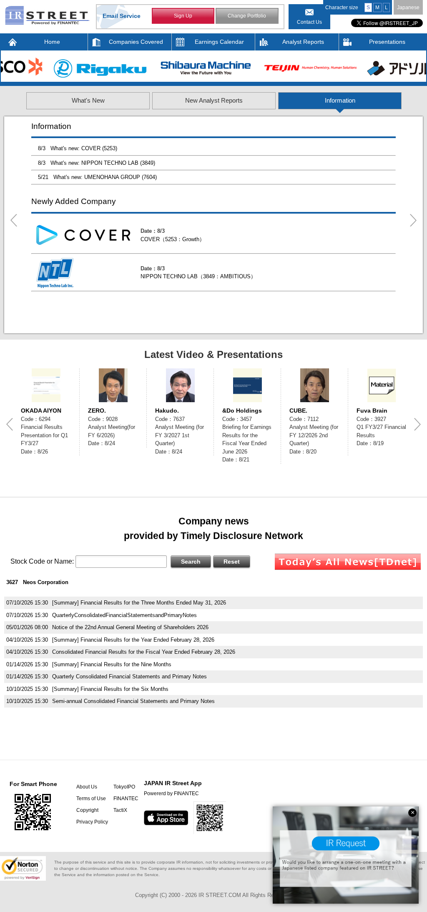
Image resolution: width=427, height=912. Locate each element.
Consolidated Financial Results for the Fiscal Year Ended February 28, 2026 (143, 652)
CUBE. (298, 410)
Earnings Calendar (219, 41)
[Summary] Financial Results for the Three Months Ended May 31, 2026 (139, 603)
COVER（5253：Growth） (173, 239)
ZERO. (97, 410)
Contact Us (309, 22)
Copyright (87, 810)
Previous (13, 220)
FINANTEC (125, 798)
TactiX (120, 810)
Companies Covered (136, 41)
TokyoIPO (124, 787)
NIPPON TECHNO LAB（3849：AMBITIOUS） (198, 276)
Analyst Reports (303, 41)
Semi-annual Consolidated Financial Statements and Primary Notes (133, 701)
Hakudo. (167, 410)
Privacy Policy (92, 822)
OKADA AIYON (41, 410)
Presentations (387, 41)
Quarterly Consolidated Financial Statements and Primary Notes (129, 676)
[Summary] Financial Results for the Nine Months (111, 664)
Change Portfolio (247, 16)
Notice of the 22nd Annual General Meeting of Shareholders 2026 (130, 627)
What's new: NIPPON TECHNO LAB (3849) (102, 163)
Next (413, 220)
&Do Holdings (242, 410)
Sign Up (183, 16)
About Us (86, 787)
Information (340, 100)
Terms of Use (91, 798)
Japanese (408, 7)
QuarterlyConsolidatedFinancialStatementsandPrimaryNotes (124, 615)
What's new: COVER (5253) (83, 148)
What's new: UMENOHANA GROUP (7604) (105, 177)
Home (52, 41)
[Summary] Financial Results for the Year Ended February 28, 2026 (133, 640)
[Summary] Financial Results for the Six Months (110, 689)
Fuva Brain (372, 410)
